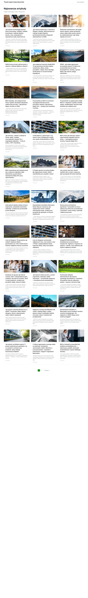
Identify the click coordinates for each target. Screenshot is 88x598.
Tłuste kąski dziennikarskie (14, 2)
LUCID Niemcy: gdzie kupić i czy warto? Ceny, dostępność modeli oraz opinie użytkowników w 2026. (43, 137)
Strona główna (80, 2)
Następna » (47, 370)
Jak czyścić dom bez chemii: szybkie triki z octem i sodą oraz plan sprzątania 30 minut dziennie (70, 172)
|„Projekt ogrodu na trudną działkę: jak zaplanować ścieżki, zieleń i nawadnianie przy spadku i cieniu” (43, 172)
